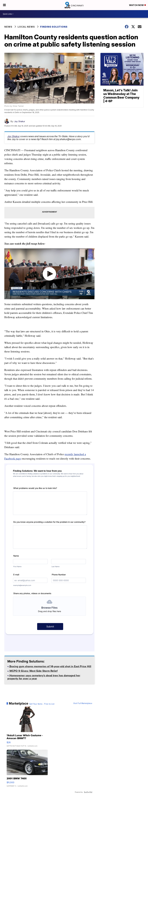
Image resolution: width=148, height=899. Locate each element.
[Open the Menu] (4, 5)
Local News (26, 26)
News (8, 26)
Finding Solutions (53, 26)
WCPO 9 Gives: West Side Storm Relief (33, 671)
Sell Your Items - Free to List (41, 704)
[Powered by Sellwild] (88, 792)
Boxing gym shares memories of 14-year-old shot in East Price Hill (50, 666)
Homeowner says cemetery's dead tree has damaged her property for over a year (43, 677)
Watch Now (136, 5)
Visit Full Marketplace (82, 703)
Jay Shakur (19, 121)
